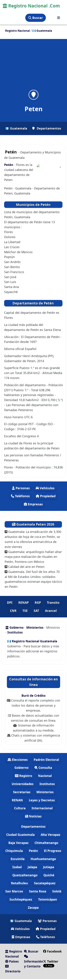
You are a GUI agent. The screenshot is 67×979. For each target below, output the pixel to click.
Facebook (54, 951)
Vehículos (46, 488)
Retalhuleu (19, 883)
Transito (53, 602)
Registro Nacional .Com (33, 6)
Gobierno (16, 627)
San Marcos (14, 891)
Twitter (52, 961)
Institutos (15, 632)
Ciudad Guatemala (20, 834)
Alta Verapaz (50, 834)
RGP (38, 602)
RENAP (23, 602)
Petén (9, 165)
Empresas (35, 504)
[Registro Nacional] (58, 17)
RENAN (17, 800)
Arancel (51, 611)
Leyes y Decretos (42, 800)
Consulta (45, 767)
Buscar (37, 18)
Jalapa (32, 867)
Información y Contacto (33, 963)
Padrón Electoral (46, 759)
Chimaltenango (46, 843)
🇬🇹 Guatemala (16, 128)
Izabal (17, 867)
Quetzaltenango (24, 875)
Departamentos (49, 128)
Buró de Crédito (33, 695)
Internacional (42, 808)
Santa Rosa (37, 891)
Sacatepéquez (44, 883)
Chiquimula (14, 851)
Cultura (20, 808)
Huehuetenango (43, 859)
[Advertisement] (33, 66)
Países (13, 961)
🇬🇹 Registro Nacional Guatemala (32, 641)
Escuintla (18, 859)
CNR (13, 611)
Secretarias (21, 792)
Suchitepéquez (20, 899)
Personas (22, 488)
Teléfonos (22, 496)
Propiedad (47, 496)
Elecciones (19, 759)
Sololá (56, 891)
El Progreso (52, 851)
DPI (9, 602)
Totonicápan (47, 899)
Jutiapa (48, 867)
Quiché (48, 875)
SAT (36, 611)
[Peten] (33, 95)
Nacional (45, 776)
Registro (25, 776)
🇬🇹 (42, 31)
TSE (25, 611)
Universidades (23, 784)
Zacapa (33, 907)
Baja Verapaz (18, 843)
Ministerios (35, 627)
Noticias (35, 816)
